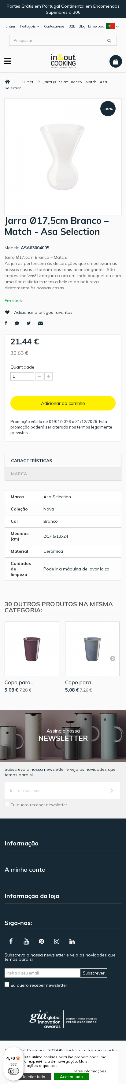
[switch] (13, 1071)
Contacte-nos (54, 26)
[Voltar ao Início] (7, 82)
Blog (82, 26)
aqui (54, 1065)
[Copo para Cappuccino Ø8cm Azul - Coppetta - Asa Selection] (92, 649)
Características (31, 460)
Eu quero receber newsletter (39, 804)
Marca (19, 474)
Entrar (10, 26)
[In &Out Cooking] (63, 60)
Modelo (12, 248)
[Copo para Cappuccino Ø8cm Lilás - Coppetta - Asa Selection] (32, 649)
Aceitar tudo (71, 1076)
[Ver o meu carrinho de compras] (115, 61)
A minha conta (25, 869)
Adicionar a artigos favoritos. (43, 312)
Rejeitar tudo (33, 1076)
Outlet (27, 82)
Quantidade (22, 367)
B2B (72, 26)
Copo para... (19, 682)
